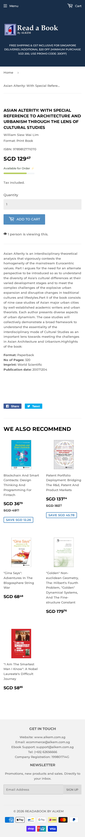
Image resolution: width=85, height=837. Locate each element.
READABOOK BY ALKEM (44, 811)
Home (8, 72)
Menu (13, 6)
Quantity (11, 195)
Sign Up (72, 789)
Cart (77, 6)
